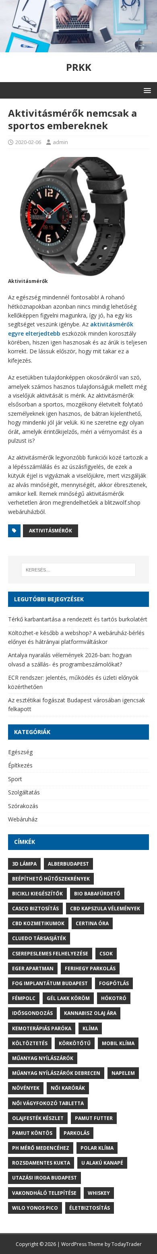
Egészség (20, 752)
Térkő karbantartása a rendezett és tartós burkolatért (77, 619)
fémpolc (23, 998)
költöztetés (30, 1043)
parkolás (76, 1133)
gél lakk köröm (68, 998)
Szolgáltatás (24, 792)
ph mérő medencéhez (40, 1148)
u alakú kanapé (102, 1162)
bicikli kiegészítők (37, 893)
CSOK (106, 953)
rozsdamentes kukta (41, 1162)
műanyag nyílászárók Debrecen (56, 1073)
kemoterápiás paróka (41, 1028)
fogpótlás (114, 983)
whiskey (99, 1193)
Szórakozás (23, 806)
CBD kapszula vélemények (105, 908)
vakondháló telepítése (44, 1193)
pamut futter (94, 1118)
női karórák (68, 1088)
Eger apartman (33, 968)
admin (60, 142)
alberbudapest (68, 863)
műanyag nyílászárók (42, 1058)
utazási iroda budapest (44, 1177)
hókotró (113, 998)
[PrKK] (78, 47)
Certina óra (92, 923)
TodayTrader (127, 1244)
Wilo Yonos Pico (35, 1207)
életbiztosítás (89, 1207)
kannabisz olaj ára (90, 1013)
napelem (123, 1073)
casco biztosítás (35, 908)
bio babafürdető (97, 893)
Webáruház (22, 819)
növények (25, 1088)
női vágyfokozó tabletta (48, 1103)
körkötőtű (75, 1043)
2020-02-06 (28, 142)
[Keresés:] (78, 570)
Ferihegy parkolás (90, 968)
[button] (146, 90)
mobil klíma (118, 1043)
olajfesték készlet (38, 1118)
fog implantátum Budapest (50, 983)
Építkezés (20, 765)
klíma (90, 1028)
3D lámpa (24, 863)
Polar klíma (97, 1148)
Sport (15, 779)
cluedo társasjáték (39, 938)
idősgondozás (32, 1013)
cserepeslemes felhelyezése (50, 953)
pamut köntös (32, 1133)
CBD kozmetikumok (38, 923)
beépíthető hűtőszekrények (51, 878)
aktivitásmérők (50, 530)
